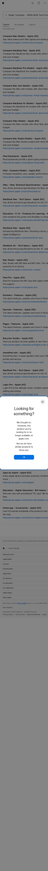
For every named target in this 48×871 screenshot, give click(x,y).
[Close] (42, 402)
